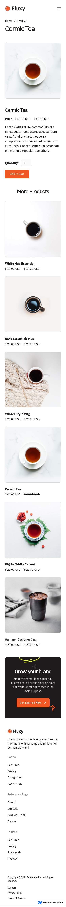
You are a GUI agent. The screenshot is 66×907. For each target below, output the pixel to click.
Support (12, 887)
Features (13, 765)
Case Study (15, 784)
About (12, 802)
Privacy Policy (15, 892)
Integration (15, 777)
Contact (13, 808)
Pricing (12, 771)
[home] (31, 8)
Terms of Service (16, 898)
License (12, 859)
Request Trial (16, 815)
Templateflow (34, 877)
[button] (59, 8)
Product (22, 21)
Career (12, 821)
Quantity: (12, 163)
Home (9, 21)
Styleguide (15, 852)
